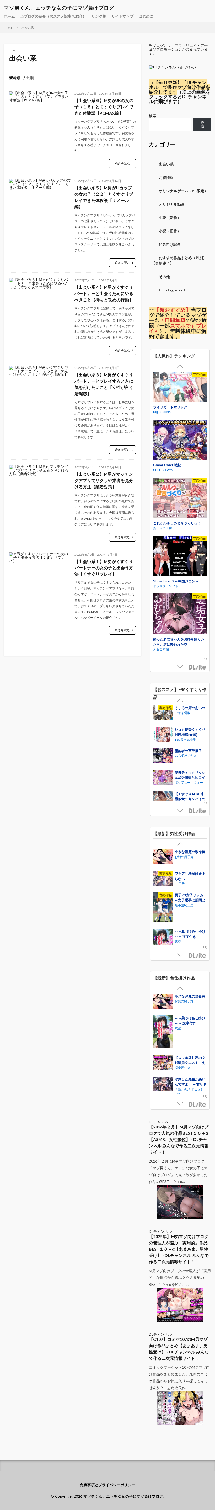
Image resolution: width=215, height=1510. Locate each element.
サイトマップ (122, 16)
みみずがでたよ (186, 755)
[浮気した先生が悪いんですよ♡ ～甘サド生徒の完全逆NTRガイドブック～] (163, 1085)
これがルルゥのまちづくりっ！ (177, 523)
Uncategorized (172, 290)
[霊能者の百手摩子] (163, 756)
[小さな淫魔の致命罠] (163, 857)
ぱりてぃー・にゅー (189, 782)
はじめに (146, 16)
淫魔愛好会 (182, 1067)
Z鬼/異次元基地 (185, 739)
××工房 (180, 883)
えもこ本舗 (161, 649)
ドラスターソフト (165, 585)
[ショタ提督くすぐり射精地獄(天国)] (163, 735)
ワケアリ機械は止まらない (190, 876)
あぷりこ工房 (162, 528)
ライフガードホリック (170, 406)
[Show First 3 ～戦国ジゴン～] (180, 556)
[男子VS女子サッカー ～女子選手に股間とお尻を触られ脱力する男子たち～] (163, 908)
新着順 (14, 78)
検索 (152, 116)
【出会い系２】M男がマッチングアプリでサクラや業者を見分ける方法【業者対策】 (103, 480)
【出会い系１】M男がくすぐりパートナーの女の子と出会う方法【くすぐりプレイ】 (103, 567)
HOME (9, 28)
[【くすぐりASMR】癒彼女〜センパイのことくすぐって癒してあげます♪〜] (163, 799)
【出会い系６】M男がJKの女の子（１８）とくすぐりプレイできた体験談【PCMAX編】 (103, 106)
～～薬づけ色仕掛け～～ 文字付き (190, 934)
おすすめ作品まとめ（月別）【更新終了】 (179, 260)
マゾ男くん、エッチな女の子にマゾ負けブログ (59, 7)
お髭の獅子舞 (184, 856)
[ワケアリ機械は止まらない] (163, 879)
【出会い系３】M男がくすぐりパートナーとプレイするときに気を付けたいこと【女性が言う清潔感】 (103, 384)
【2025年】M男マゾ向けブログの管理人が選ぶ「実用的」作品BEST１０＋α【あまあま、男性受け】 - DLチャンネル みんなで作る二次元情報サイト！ (179, 1249)
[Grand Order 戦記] (180, 440)
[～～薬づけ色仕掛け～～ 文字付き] (163, 1032)
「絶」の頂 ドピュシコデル (191, 1091)
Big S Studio (162, 412)
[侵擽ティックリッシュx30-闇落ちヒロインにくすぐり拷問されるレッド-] (163, 778)
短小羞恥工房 (184, 905)
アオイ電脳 (182, 712)
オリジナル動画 (172, 204)
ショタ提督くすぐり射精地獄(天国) (190, 732)
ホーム (9, 16)
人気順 (28, 78)
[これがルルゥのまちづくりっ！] (180, 498)
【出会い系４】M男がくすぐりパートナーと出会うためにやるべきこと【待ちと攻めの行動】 (103, 293)
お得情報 (166, 177)
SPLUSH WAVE (164, 470)
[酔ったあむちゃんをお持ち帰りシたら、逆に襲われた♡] (180, 614)
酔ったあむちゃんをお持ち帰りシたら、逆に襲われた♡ (178, 641)
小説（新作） (170, 217)
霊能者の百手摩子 (188, 750)
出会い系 (28, 28)
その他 (164, 276)
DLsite (198, 667)
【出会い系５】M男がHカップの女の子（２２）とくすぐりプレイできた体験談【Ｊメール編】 (103, 197)
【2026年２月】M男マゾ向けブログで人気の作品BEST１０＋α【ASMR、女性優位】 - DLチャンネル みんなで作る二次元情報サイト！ (178, 1139)
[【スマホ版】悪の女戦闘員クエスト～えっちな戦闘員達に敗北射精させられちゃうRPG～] (163, 1063)
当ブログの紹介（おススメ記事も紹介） (53, 16)
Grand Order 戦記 (167, 464)
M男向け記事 (170, 244)
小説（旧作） (170, 231)
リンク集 (99, 16)
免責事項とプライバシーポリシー (107, 1484)
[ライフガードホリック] (180, 387)
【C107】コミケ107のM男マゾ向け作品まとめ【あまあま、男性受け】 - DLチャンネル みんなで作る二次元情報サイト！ (179, 1349)
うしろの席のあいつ (190, 707)
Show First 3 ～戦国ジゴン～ (175, 581)
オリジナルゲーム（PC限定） (183, 191)
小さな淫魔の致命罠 (190, 851)
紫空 (178, 941)
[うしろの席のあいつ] (163, 713)
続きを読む (122, 163)
